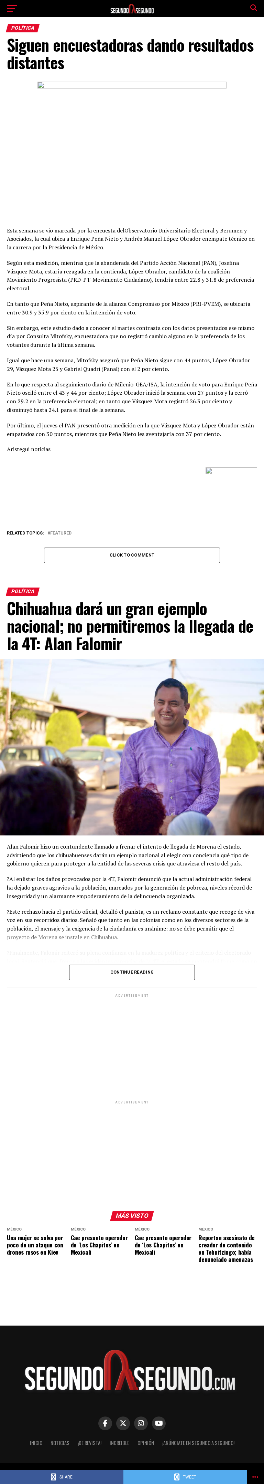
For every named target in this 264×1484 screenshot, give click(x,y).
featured (61, 533)
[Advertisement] (132, 1047)
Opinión (146, 1442)
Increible (119, 1442)
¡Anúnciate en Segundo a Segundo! (198, 1442)
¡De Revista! (89, 1442)
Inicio (36, 1442)
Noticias (60, 1442)
